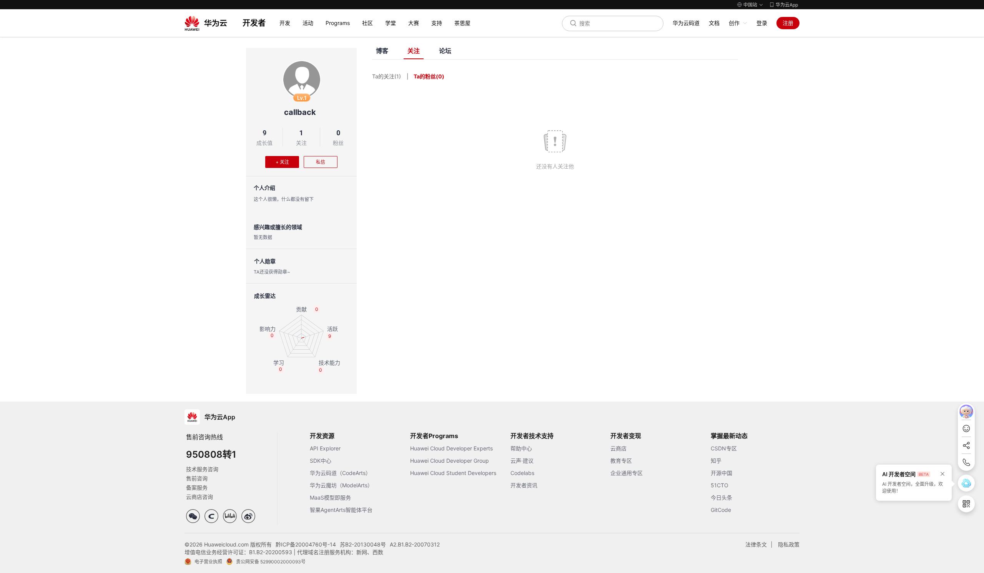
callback (300, 112)
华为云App (787, 5)
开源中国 (721, 473)
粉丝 (338, 143)
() (440, 76)
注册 (788, 23)
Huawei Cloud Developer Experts (451, 448)
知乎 (716, 460)
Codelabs (522, 473)
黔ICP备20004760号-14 (306, 544)
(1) (397, 76)
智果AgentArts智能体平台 (341, 510)
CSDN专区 (724, 448)
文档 (714, 23)
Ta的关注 (386, 76)
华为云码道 (686, 23)
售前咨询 (197, 478)
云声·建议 (522, 460)
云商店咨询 (199, 496)
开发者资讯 (523, 485)
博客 (382, 51)
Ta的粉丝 (429, 76)
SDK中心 (320, 460)
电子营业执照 (208, 562)
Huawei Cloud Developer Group (449, 460)
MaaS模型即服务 (330, 497)
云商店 (618, 448)
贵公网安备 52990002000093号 (271, 562)
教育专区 (621, 460)
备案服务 (197, 487)
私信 (320, 162)
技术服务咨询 (202, 469)
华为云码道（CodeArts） (340, 473)
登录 (761, 23)
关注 (301, 143)
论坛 (445, 51)
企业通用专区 (626, 473)
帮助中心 (521, 448)
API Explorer (325, 448)
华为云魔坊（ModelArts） (341, 485)
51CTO (719, 485)
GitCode (721, 510)
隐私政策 (789, 544)
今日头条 (721, 497)
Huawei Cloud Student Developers (453, 473)
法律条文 (756, 544)
